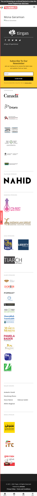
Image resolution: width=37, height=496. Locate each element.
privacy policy (28, 83)
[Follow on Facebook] (5, 40)
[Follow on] (19, 40)
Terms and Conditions (23, 489)
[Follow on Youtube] (16, 40)
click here (25, 3)
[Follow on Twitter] (12, 40)
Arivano (22, 486)
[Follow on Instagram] (9, 40)
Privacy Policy (11, 489)
